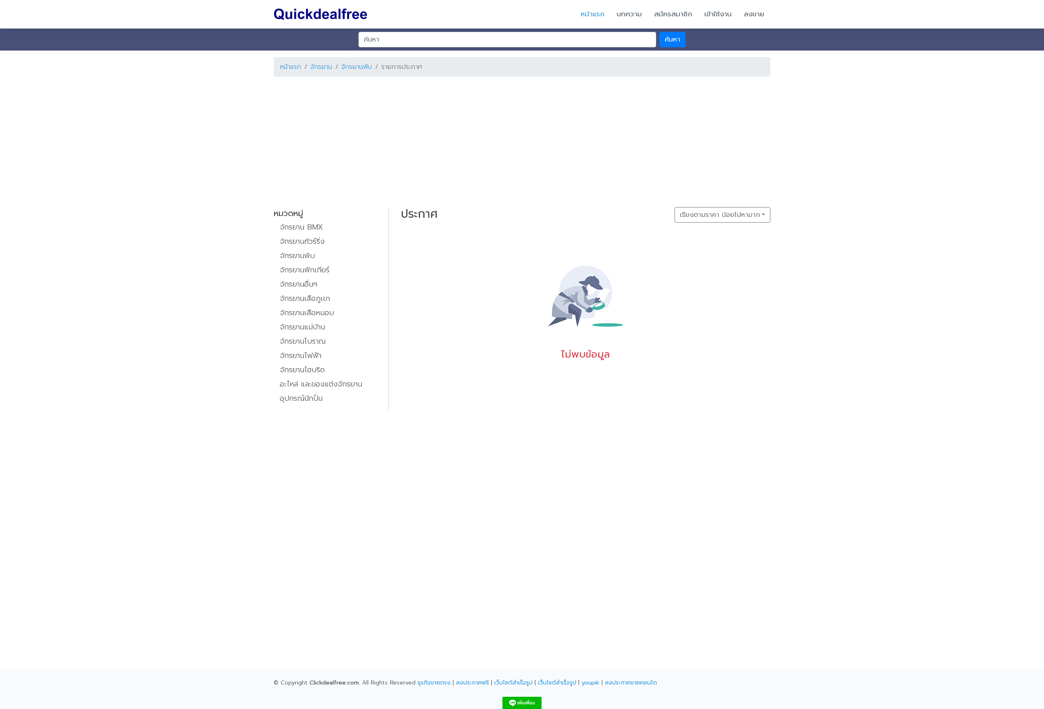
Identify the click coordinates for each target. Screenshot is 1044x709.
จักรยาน (321, 67)
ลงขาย (754, 14)
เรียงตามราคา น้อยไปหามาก (720, 215)
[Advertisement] (518, 140)
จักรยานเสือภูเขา (305, 298)
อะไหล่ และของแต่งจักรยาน (321, 384)
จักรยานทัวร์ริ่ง (302, 241)
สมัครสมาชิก (673, 14)
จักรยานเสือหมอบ (307, 312)
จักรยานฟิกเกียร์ (305, 270)
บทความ (629, 14)
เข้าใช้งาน (718, 14)
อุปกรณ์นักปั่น (301, 398)
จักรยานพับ (356, 67)
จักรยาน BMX (301, 227)
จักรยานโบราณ (302, 341)
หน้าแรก (592, 14)
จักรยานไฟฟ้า (300, 355)
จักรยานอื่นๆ (298, 284)
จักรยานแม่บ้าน (302, 327)
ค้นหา (672, 39)
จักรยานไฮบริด (302, 369)
